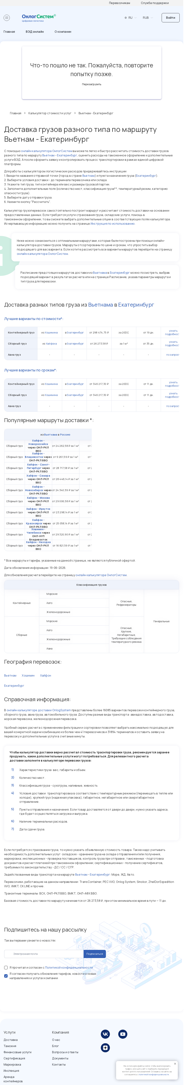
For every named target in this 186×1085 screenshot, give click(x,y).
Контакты (59, 1064)
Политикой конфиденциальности (69, 967)
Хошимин (28, 675)
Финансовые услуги (17, 1052)
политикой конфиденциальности (154, 1074)
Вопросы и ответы (65, 1052)
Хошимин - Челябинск (36, 530)
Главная (9, 32)
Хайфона (51, 343)
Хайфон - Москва (38, 497)
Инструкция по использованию (113, 224)
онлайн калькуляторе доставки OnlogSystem (39, 710)
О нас (56, 1040)
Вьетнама (100, 273)
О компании (63, 32)
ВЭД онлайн (35, 32)
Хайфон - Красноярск (35, 521)
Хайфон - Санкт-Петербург (38, 466)
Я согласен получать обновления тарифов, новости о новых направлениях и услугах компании (53, 976)
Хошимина (51, 332)
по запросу (173, 354)
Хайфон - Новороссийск (38, 442)
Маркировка (12, 1064)
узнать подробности (173, 332)
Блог (55, 1046)
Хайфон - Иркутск (38, 509)
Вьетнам (48, 155)
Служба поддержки (155, 3)
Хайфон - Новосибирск (35, 488)
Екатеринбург (67, 155)
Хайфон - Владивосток (35, 455)
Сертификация (14, 1058)
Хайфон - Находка (38, 542)
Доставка (11, 1040)
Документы (60, 1058)
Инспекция (11, 1071)
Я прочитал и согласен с (51, 967)
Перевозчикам (119, 3)
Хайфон (45, 675)
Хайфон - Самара (38, 475)
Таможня (10, 1046)
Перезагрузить (91, 84)
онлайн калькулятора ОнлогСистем (46, 151)
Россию (65, 434)
